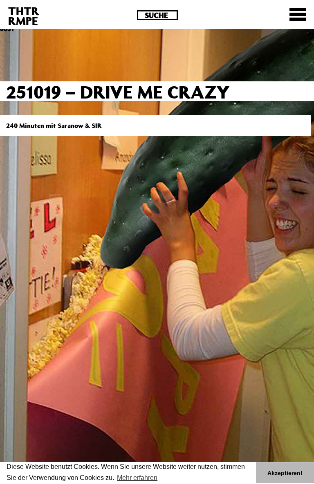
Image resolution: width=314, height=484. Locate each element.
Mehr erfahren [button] (137, 477)
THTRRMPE (23, 16)
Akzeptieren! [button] (285, 473)
